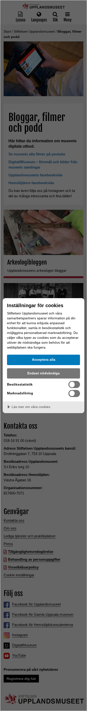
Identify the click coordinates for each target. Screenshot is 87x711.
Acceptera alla (43, 359)
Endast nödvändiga (43, 373)
